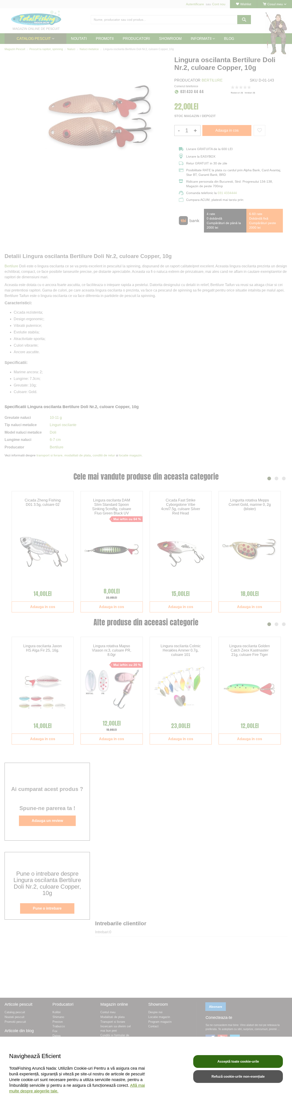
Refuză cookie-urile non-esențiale (238, 1076)
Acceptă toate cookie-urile (238, 1061)
